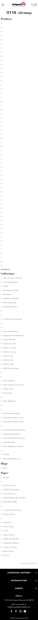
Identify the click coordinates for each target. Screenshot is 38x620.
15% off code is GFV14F (12, 278)
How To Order (8, 526)
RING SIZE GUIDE (10, 502)
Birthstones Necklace (11, 298)
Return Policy (8, 551)
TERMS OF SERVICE (11, 539)
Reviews (6, 477)
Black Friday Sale (9, 302)
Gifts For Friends (9, 352)
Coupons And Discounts (12, 510)
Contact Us (7, 522)
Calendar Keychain (10, 306)
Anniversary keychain (11, 290)
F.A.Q (5, 530)
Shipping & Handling (11, 543)
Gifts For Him (8, 360)
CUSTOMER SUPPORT (19, 572)
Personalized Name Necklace (14, 430)
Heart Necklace (9, 380)
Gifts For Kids (8, 364)
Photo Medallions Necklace (13, 446)
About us (6, 555)
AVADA (29, 563)
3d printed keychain (10, 282)
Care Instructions (9, 494)
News (5, 468)
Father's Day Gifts (9, 343)
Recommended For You (11, 458)
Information (19, 580)
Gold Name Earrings (11, 368)
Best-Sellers (7, 294)
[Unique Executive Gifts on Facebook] (11, 611)
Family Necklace (9, 339)
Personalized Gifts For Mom (13, 421)
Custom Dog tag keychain (12, 319)
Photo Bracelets (9, 442)
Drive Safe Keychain (10, 331)
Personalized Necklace (11, 434)
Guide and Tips (9, 514)
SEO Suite (34, 563)
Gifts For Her (8, 356)
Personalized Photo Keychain (14, 438)
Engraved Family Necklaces (13, 335)
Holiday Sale (8, 389)
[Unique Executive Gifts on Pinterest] (16, 611)
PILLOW (6, 454)
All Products (5, 269)
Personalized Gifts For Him (13, 417)
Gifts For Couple (9, 348)
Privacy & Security (10, 547)
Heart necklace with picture (13, 385)
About (19, 588)
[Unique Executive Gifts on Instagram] (20, 611)
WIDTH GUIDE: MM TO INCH (14, 498)
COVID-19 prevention (11, 489)
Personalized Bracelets (11, 413)
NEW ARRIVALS (9, 401)
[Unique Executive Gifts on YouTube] (25, 611)
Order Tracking (8, 535)
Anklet (5, 286)
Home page (7, 393)
